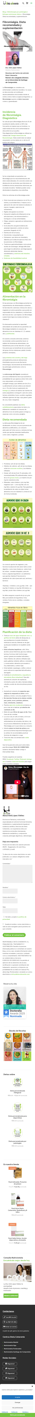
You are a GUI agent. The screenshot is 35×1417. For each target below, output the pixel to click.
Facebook (10, 759)
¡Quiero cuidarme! (11, 1295)
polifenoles (10, 333)
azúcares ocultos (16, 468)
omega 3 (6, 390)
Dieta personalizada (17, 1415)
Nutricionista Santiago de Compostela (17, 1352)
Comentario (7, 863)
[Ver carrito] (27, 2)
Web (4, 907)
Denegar (17, 1402)
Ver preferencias (17, 1408)
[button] (32, 1386)
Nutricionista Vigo (10, 1345)
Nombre (6, 887)
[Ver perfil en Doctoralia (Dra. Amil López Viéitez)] (15, 1002)
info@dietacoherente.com (21, 974)
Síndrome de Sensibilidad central (15, 258)
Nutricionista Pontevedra (12, 1349)
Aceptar (17, 1397)
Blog (4, 12)
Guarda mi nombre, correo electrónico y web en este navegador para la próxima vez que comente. (17, 926)
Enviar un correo (11, 1327)
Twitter (16, 759)
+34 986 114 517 (10, 1317)
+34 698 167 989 (10, 1322)
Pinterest (23, 759)
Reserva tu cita (10, 984)
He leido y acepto (14, 918)
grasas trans (14, 478)
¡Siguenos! (11, 1364)
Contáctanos (8, 1311)
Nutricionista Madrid (11, 1342)
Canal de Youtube (18, 761)
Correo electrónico (9, 897)
